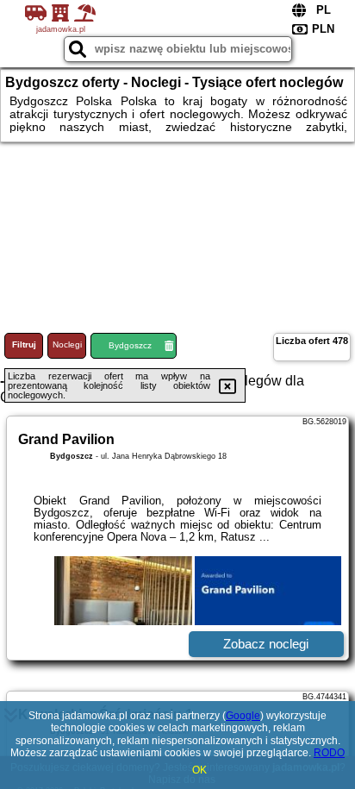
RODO (329, 753)
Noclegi (67, 344)
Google (243, 716)
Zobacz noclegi (265, 643)
